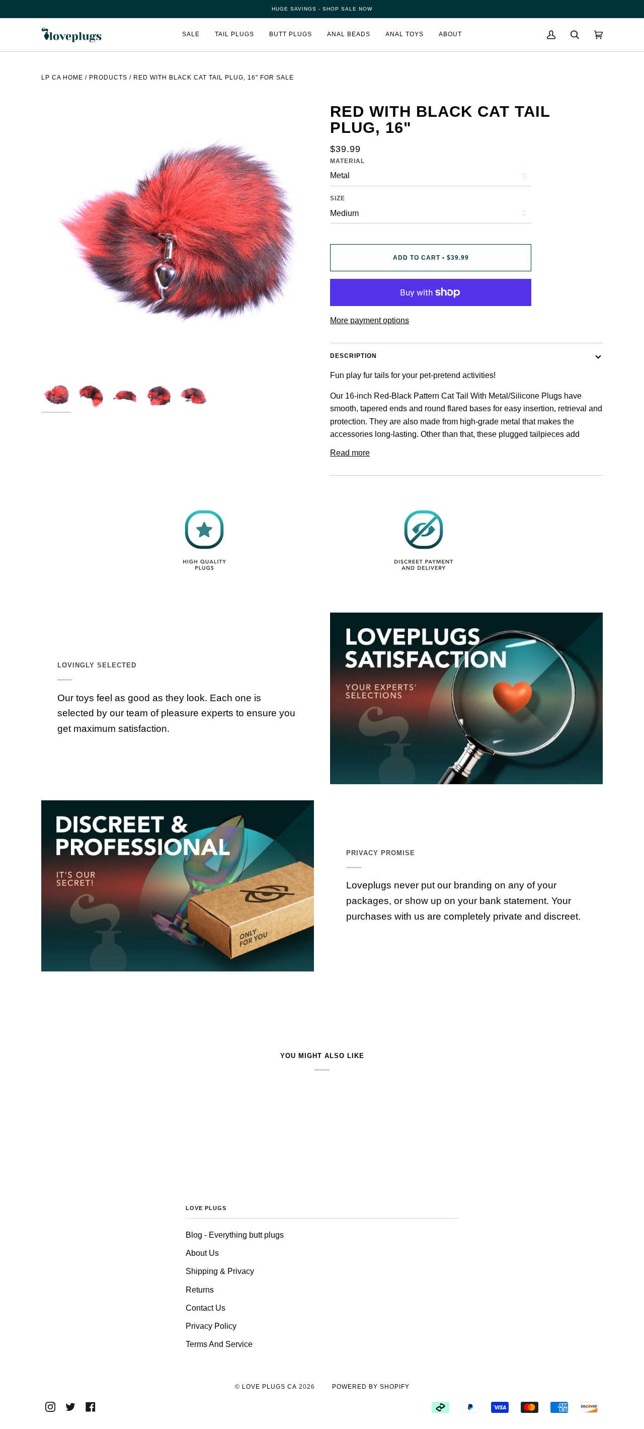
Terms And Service (219, 1344)
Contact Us (205, 1308)
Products (108, 77)
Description (353, 355)
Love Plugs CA (269, 1386)
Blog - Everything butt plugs (235, 1235)
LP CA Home (62, 77)
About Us (202, 1253)
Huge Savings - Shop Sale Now (322, 9)
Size (337, 198)
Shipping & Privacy (220, 1271)
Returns (200, 1290)
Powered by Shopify (371, 1386)
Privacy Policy (211, 1326)
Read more (350, 452)
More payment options (369, 320)
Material (347, 161)
